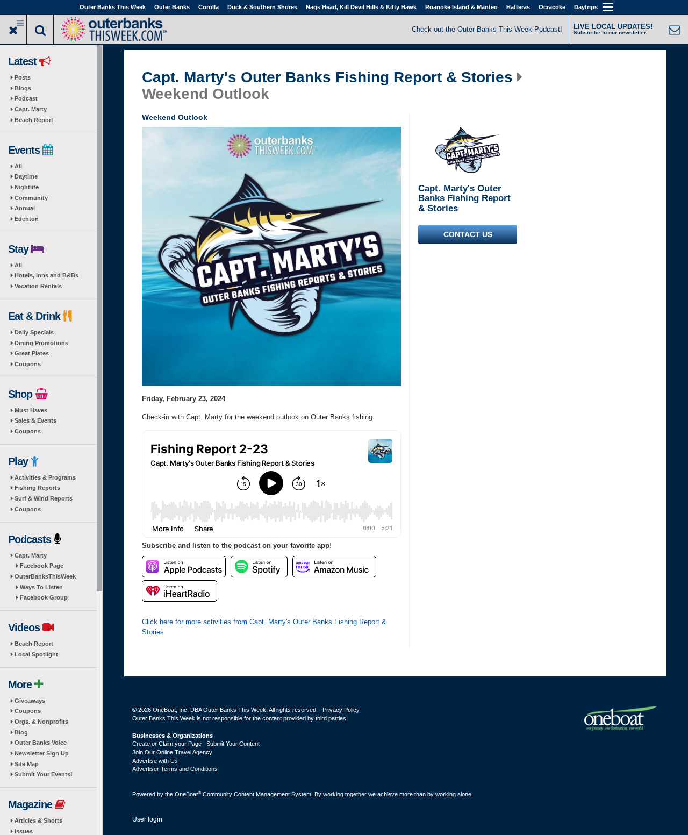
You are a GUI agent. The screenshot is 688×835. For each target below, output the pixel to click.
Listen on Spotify (259, 566)
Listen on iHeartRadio (179, 591)
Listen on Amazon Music (334, 566)
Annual (25, 208)
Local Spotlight (36, 654)
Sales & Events (35, 420)
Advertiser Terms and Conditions (175, 769)
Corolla (208, 7)
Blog (21, 732)
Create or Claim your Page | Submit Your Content (196, 743)
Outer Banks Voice (41, 742)
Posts (23, 77)
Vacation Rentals (38, 286)
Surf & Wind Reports (44, 498)
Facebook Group (44, 597)
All (18, 166)
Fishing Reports (37, 487)
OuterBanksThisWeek (45, 576)
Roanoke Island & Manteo (461, 7)
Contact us (467, 234)
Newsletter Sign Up (42, 753)
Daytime (26, 176)
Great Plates (32, 353)
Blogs (23, 88)
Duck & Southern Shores (262, 7)
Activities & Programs (45, 477)
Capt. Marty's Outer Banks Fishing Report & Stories (327, 77)
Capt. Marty (31, 109)
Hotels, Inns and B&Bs (46, 275)
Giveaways (30, 700)
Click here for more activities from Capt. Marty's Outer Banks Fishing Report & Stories (264, 627)
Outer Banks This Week (113, 7)
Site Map (27, 764)
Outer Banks (172, 7)
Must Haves (31, 410)
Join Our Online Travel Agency (172, 752)
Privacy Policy (341, 709)
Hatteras (518, 7)
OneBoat (188, 794)
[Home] (114, 28)
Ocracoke (552, 7)
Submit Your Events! (44, 774)
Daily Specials (34, 332)
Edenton (27, 219)
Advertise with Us (155, 761)
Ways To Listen (41, 587)
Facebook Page (41, 565)
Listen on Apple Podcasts (184, 566)
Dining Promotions (41, 343)
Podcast (26, 98)
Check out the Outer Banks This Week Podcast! (487, 29)
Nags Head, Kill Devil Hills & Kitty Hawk (361, 7)
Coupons (28, 364)
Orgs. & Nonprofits (41, 721)
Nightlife (27, 187)
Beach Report (34, 120)
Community (31, 198)
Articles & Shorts (38, 820)
